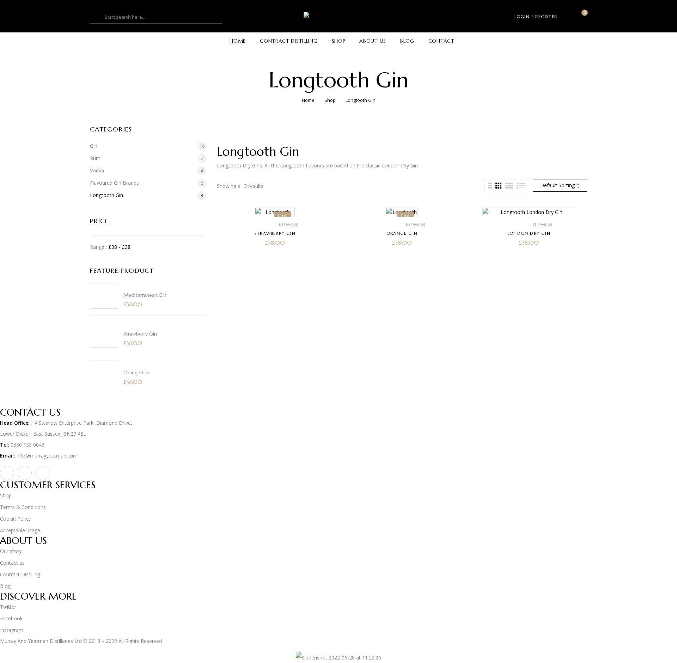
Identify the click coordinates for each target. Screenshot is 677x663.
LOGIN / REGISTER (535, 16)
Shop (330, 100)
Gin (93, 145)
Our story (11, 551)
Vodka (97, 170)
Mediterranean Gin (144, 295)
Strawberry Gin (140, 334)
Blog (5, 586)
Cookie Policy (15, 518)
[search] (98, 17)
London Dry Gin (528, 233)
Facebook (11, 618)
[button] (582, 16)
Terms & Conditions (23, 507)
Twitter (8, 606)
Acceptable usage (20, 530)
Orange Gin (136, 372)
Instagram (11, 630)
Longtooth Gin (106, 195)
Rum (95, 158)
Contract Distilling (20, 574)
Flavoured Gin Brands (114, 182)
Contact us (12, 562)
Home (308, 100)
